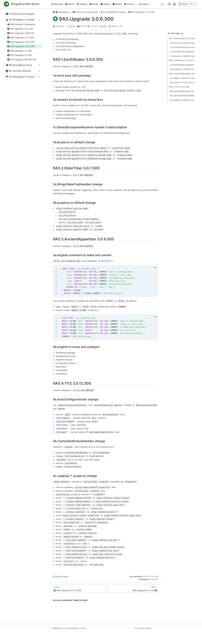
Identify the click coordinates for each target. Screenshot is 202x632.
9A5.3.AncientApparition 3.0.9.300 (182, 73)
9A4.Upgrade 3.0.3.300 (22, 42)
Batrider (118, 4)
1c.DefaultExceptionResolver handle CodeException (183, 51)
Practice (129, 4)
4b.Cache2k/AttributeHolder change (183, 95)
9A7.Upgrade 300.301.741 (23, 59)
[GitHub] (169, 4)
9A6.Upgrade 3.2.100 (21, 50)
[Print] (182, 33)
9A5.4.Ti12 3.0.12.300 (179, 87)
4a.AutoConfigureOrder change (183, 91)
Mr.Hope (74, 628)
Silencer (71, 4)
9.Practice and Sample (21, 13)
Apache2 (56, 628)
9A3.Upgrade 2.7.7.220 (22, 37)
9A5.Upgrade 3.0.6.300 (22, 46)
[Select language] (164, 4)
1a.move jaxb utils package (182, 43)
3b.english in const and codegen (183, 82)
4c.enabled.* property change (183, 100)
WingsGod (58, 4)
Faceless (83, 4)
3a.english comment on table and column (183, 78)
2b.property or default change (183, 69)
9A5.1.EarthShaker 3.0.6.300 (182, 38)
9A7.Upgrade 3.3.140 (21, 55)
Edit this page (61, 576)
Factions (143, 4)
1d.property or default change (183, 56)
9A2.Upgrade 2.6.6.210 (22, 33)
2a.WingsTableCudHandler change (183, 65)
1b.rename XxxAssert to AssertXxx (183, 47)
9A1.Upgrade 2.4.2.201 (21, 28)
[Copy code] (154, 268)
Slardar (95, 4)
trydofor (60, 26)
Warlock (106, 4)
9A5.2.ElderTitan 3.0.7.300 (181, 60)
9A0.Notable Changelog (22, 24)
